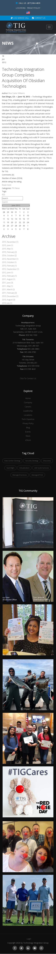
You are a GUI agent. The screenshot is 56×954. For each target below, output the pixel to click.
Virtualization (24, 468)
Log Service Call (21, 18)
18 (4, 222)
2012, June (7, 272)
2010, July (7, 303)
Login (29, 939)
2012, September (10, 269)
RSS (3, 194)
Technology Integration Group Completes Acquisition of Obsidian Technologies (23, 78)
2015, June (7, 245)
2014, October (9, 255)
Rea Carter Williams (17, 93)
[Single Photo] (28, 499)
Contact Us (40, 18)
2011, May (7, 286)
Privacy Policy (33, 8)
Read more (6, 185)
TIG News (16, 188)
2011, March (8, 289)
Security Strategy (31, 460)
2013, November (10, 259)
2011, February (9, 293)
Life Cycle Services (41, 468)
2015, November (10, 242)
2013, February (9, 265)
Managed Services (20, 475)
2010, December (10, 296)
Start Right (10, 468)
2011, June (7, 282)
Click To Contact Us (28, 378)
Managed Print (37, 475)
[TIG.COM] (16, 27)
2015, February (9, 252)
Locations (21, 8)
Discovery (47, 460)
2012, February (9, 276)
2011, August (8, 279)
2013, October (9, 262)
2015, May (7, 248)
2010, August (8, 299)
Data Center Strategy (12, 460)
